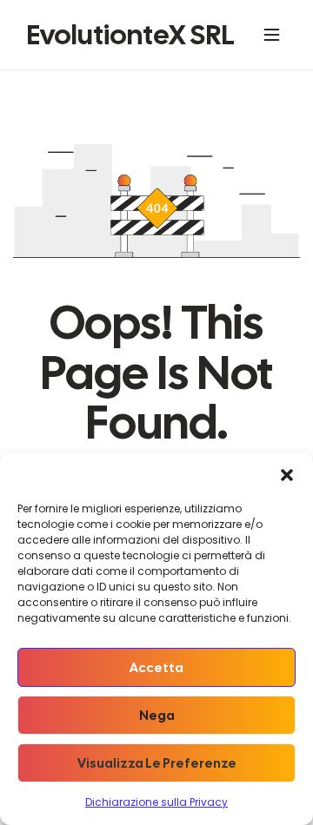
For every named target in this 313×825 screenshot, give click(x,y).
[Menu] (275, 35)
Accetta (156, 667)
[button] (287, 475)
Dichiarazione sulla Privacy (156, 802)
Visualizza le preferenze (156, 763)
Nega (157, 715)
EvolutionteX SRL (130, 34)
